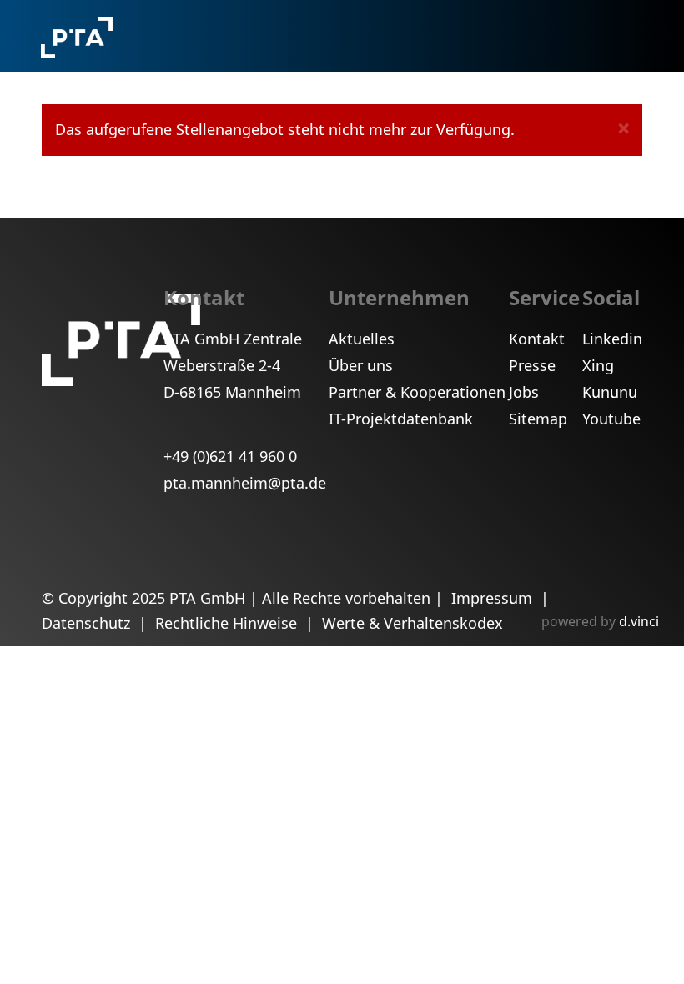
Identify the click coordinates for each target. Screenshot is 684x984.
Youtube (611, 419)
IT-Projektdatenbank (401, 419)
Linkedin (612, 339)
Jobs (524, 392)
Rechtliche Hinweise (228, 623)
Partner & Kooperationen (417, 392)
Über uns (361, 365)
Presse (532, 365)
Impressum (493, 598)
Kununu (609, 392)
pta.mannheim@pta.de (244, 483)
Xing (598, 365)
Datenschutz (88, 623)
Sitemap (538, 419)
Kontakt (537, 339)
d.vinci (639, 621)
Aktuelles (362, 339)
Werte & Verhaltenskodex (412, 623)
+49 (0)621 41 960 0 (230, 456)
